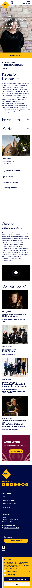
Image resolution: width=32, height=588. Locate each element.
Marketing (11, 575)
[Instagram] (7, 484)
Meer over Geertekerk (10, 182)
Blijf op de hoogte (9, 503)
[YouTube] (15, 484)
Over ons (6, 507)
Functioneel (12, 571)
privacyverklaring (10, 568)
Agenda (6, 496)
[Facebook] (3, 484)
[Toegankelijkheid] (3, 548)
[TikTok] (19, 484)
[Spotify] (23, 484)
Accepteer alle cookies (17, 579)
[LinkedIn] (26, 484)
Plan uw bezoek (9, 500)
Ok (17, 584)
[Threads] (11, 484)
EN (12, 3)
